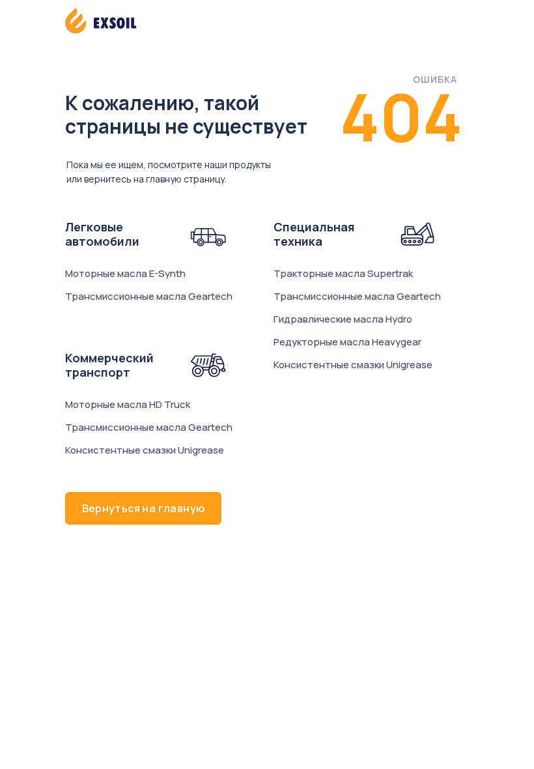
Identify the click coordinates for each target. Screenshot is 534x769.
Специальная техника (314, 234)
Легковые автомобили (102, 234)
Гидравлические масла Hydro (343, 319)
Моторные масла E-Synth (125, 273)
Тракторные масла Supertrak (343, 273)
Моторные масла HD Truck (127, 404)
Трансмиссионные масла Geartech (148, 296)
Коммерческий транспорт (109, 365)
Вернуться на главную (143, 508)
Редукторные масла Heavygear (347, 342)
